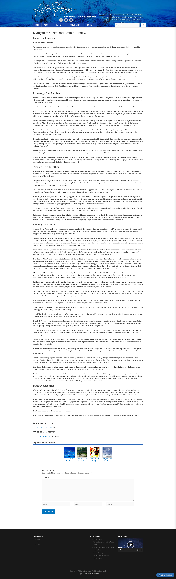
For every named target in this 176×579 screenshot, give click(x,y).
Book (38, 542)
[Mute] (138, 550)
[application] (130, 545)
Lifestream (98, 539)
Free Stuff (59, 25)
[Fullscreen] (141, 550)
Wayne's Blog (98, 553)
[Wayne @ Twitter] (66, 20)
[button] (130, 545)
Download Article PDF (45, 428)
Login (80, 574)
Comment (46, 477)
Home (37, 25)
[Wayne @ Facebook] (61, 20)
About (46, 25)
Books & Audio (75, 25)
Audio (38, 539)
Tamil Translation (43, 436)
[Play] (121, 550)
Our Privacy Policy (91, 574)
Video (38, 545)
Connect (90, 25)
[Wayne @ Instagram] (71, 20)
